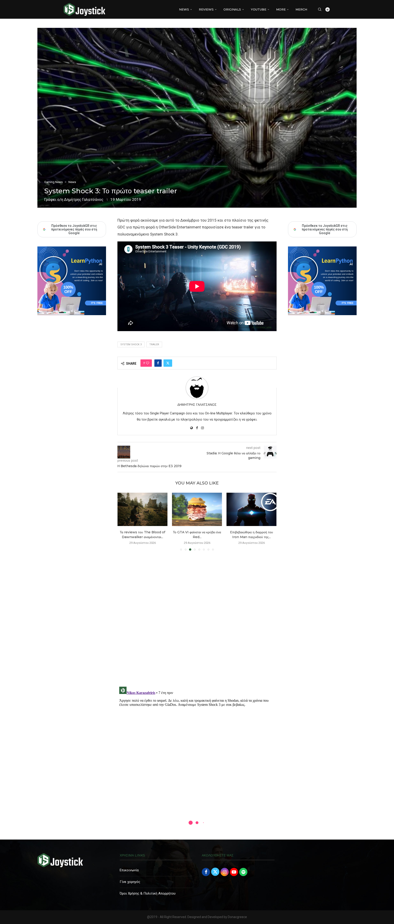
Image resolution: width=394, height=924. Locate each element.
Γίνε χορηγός (130, 882)
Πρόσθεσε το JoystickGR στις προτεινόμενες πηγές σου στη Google (325, 229)
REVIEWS (206, 9)
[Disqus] (197, 620)
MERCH (301, 9)
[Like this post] (147, 363)
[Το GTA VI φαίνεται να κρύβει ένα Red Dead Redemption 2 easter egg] (197, 509)
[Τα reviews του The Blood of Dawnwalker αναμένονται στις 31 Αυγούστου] (142, 509)
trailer (154, 344)
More (281, 9)
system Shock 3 (131, 344)
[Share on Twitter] (167, 363)
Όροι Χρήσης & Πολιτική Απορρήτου (148, 893)
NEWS (184, 9)
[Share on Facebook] (158, 363)
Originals (232, 9)
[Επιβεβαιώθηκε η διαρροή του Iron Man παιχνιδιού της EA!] (252, 509)
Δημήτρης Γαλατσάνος (83, 199)
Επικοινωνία (129, 870)
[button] (123, 521)
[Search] (319, 9)
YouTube (258, 9)
